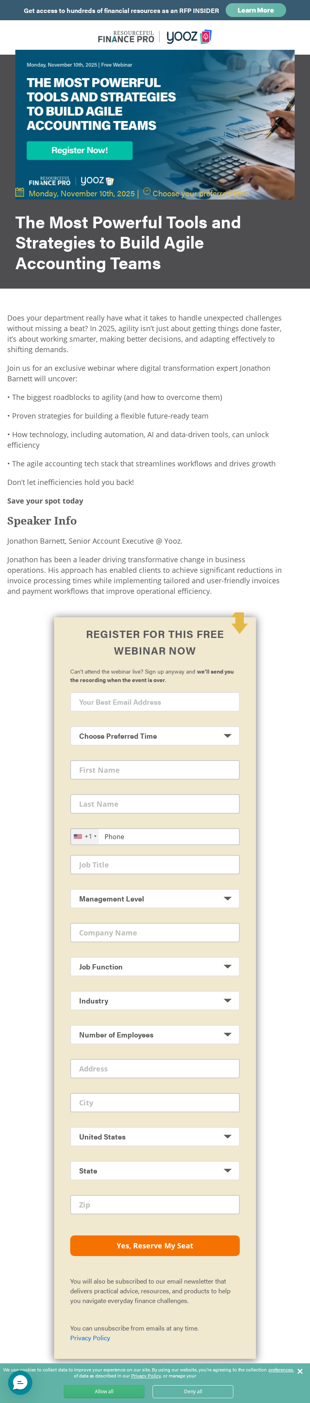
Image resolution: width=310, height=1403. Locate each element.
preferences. (281, 1370)
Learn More (256, 10)
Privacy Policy (90, 1337)
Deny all (193, 1391)
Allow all (104, 1391)
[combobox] (85, 836)
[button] (20, 1383)
